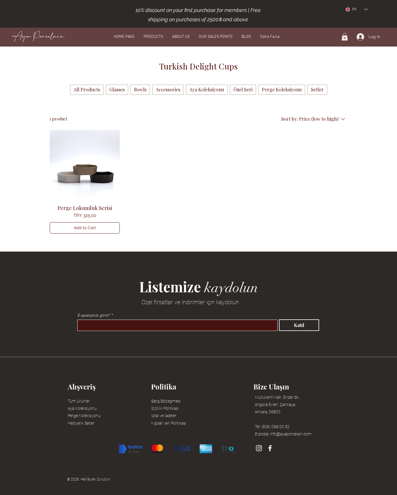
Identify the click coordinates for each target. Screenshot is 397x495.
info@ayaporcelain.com (291, 434)
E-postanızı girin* (93, 316)
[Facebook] (270, 448)
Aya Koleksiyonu (82, 408)
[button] (344, 36)
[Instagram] (259, 448)
